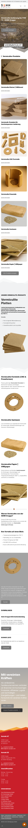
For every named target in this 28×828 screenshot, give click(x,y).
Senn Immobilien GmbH (7, 806)
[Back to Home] (5, 6)
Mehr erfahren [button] (7, 705)
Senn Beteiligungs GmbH (7, 792)
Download (6, 628)
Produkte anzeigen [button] (8, 30)
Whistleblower (7, 816)
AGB (2, 816)
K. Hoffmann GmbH (6, 801)
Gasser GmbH (4, 797)
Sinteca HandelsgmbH (7, 804)
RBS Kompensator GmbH (7, 803)
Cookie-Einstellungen (6, 818)
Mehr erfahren (5, 90)
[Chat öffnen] (24, 824)
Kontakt (14, 815)
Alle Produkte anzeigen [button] (10, 273)
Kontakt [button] (5, 602)
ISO (24, 815)
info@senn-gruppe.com (9, 748)
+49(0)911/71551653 (8, 763)
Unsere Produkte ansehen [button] (10, 710)
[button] (20, 6)
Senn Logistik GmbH (6, 795)
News (2, 815)
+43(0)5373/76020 (8, 747)
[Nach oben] (2, 826)
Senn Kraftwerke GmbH (7, 808)
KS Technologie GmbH (7, 794)
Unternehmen (8, 815)
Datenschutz (15, 816)
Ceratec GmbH (5, 799)
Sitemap (21, 816)
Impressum (19, 815)
